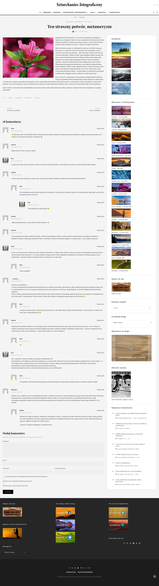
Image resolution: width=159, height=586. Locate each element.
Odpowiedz (100, 128)
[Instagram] (75, 567)
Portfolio (102, 12)
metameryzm (98, 53)
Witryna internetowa (60, 468)
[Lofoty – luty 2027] (132, 162)
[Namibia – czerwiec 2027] (132, 213)
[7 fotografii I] (132, 62)
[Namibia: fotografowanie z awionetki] (132, 348)
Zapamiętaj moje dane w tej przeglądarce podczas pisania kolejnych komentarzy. (26, 476)
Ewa (76, 31)
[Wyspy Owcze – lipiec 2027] (132, 239)
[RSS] (83, 567)
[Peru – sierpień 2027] (132, 252)
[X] (72, 567)
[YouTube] (77, 567)
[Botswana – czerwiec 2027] (132, 226)
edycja (10, 97)
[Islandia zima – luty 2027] (132, 175)
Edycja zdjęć (69, 21)
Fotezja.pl (57, 12)
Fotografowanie (78, 21)
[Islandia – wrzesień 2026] (132, 111)
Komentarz (6, 441)
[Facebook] (69, 567)
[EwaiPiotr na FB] (79, 513)
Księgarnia (47, 12)
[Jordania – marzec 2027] (132, 188)
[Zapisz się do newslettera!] (26, 533)
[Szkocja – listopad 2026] (132, 124)
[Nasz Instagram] (79, 525)
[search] (149, 308)
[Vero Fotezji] (132, 525)
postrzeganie (28, 97)
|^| (40, 12)
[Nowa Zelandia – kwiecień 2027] (132, 201)
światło (38, 97)
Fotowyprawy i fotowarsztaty (74, 12)
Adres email (6, 468)
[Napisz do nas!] (132, 288)
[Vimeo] (80, 567)
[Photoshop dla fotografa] (132, 48)
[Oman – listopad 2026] (132, 136)
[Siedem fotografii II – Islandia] (132, 75)
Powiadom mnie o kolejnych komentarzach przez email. (17, 481)
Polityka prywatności (85, 572)
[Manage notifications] (154, 576)
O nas (92, 12)
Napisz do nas (114, 12)
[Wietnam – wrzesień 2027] (132, 265)
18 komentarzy (89, 21)
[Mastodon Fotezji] (132, 513)
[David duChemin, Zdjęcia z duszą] (132, 384)
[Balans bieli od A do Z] (132, 88)
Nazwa (5, 460)
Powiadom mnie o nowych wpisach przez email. (15, 485)
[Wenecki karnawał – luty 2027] (132, 149)
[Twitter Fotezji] (79, 538)
